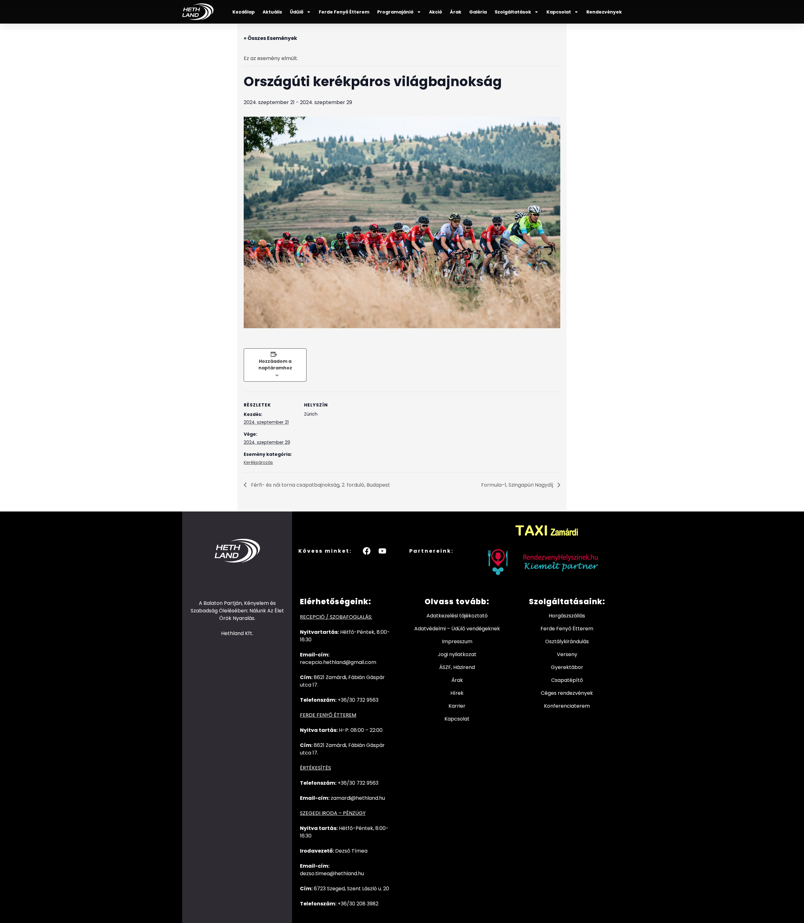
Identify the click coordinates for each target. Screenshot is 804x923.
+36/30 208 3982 (358, 903)
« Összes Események (270, 38)
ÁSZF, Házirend (457, 667)
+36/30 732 (352, 783)
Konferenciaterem (567, 706)
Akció (435, 12)
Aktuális (272, 12)
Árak (455, 12)
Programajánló (395, 12)
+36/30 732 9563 (358, 700)
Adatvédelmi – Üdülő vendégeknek (457, 628)
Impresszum (457, 641)
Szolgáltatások (513, 12)
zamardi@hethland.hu (358, 798)
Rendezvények (604, 12)
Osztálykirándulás (567, 641)
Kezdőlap (243, 12)
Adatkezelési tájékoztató (457, 615)
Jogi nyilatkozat (457, 654)
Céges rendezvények (567, 693)
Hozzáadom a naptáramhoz (275, 364)
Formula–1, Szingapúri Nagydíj (517, 485)
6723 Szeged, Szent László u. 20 (351, 888)
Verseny (567, 654)
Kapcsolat (558, 12)
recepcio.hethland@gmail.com (338, 662)
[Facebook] (367, 551)
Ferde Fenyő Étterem (344, 12)
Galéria (478, 12)
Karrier (456, 706)
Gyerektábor (567, 667)
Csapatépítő (567, 680)
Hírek (457, 693)
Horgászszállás (567, 615)
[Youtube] (382, 551)
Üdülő (296, 12)
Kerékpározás (258, 462)
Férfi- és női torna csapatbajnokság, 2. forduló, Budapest (320, 485)
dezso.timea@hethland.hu (332, 873)
